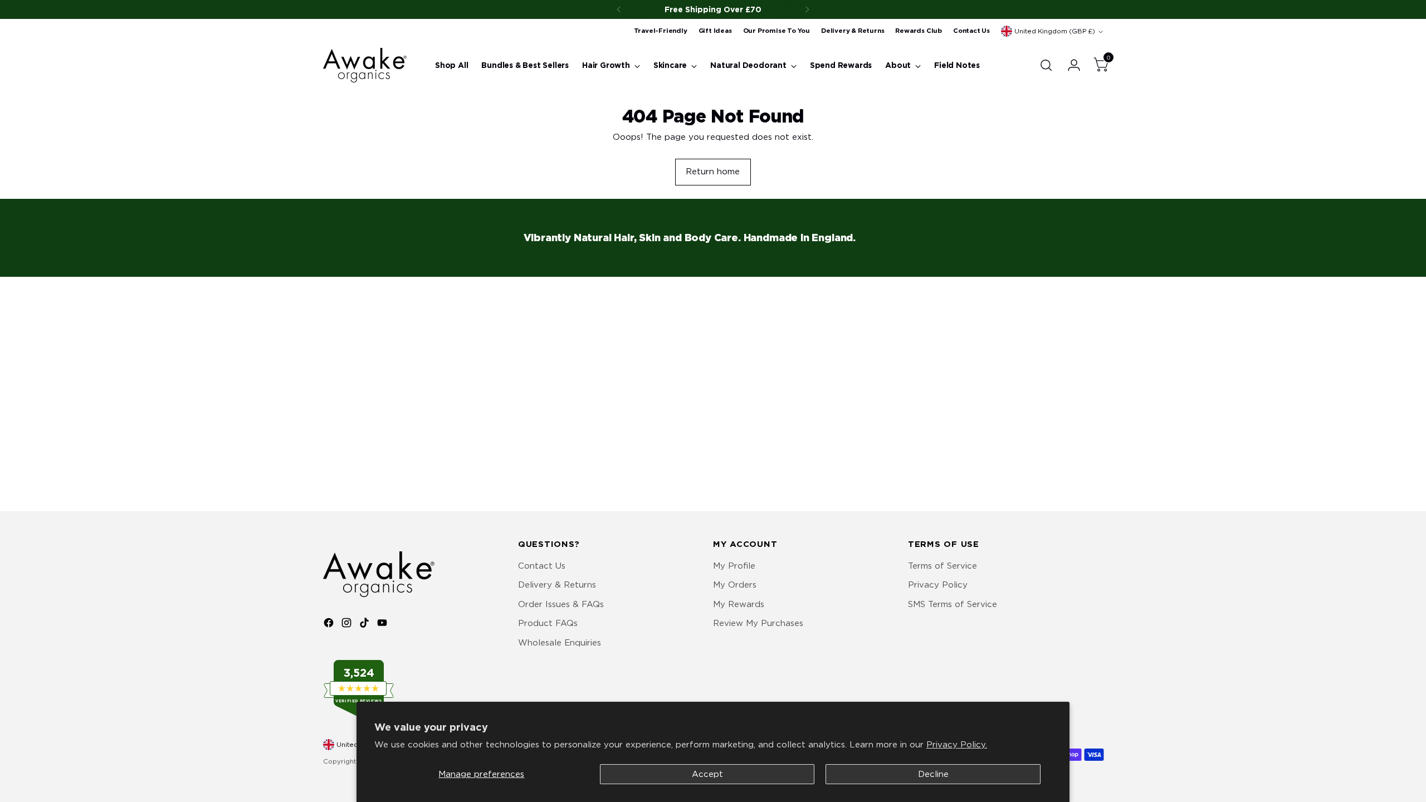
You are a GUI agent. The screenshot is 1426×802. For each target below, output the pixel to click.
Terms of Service (942, 566)
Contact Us (541, 566)
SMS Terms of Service (952, 604)
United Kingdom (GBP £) (1054, 31)
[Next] (807, 9)
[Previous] (619, 9)
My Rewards (738, 604)
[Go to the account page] (1069, 65)
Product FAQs (548, 623)
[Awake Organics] (365, 65)
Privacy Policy (938, 585)
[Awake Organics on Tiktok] (365, 624)
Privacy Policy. (956, 745)
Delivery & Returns (557, 585)
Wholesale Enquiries (559, 643)
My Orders (734, 585)
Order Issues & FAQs (561, 604)
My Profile (734, 566)
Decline (933, 774)
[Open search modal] (1046, 65)
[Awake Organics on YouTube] (383, 624)
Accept (707, 774)
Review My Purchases (758, 623)
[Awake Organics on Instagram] (347, 624)
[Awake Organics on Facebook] (329, 624)
